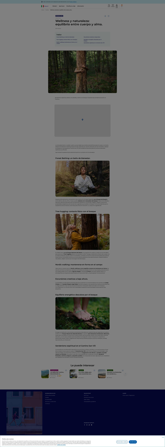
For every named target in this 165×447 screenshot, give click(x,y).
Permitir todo (133, 441)
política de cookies (61, 444)
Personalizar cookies (122, 441)
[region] (82, 441)
